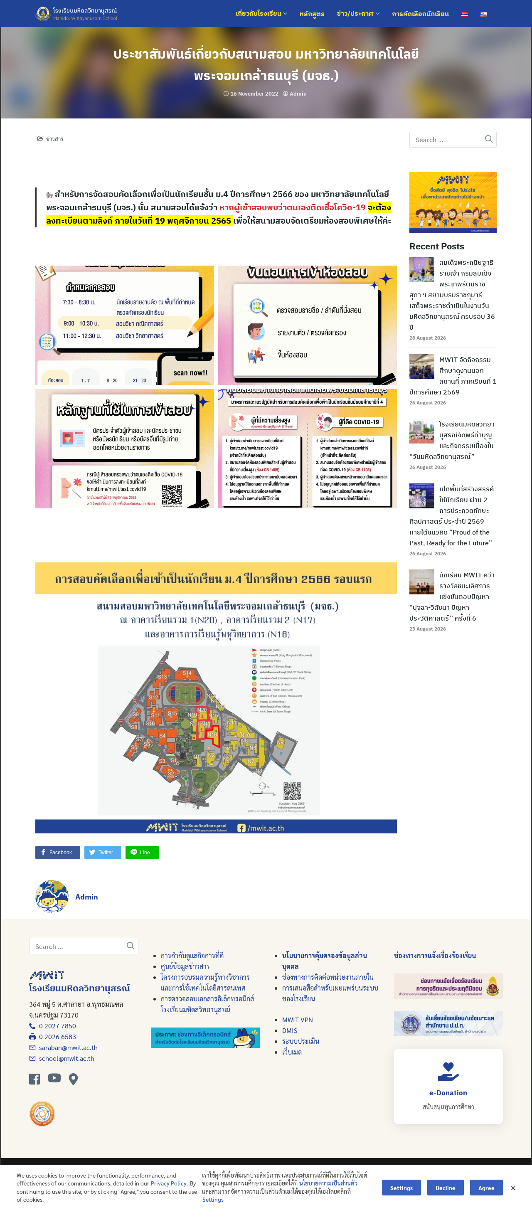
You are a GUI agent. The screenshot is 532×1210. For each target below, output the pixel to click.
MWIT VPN (297, 1019)
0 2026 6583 (56, 1036)
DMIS (289, 1030)
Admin (298, 93)
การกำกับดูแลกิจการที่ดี (192, 955)
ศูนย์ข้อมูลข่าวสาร (185, 966)
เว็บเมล (292, 1051)
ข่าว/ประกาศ (356, 14)
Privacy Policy (169, 1183)
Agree (486, 1187)
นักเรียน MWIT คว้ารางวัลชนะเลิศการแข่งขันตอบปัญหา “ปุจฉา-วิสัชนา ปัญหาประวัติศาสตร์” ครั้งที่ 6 (452, 596)
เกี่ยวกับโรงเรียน (259, 14)
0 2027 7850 (56, 1025)
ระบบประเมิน (300, 1041)
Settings (213, 1199)
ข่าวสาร (54, 138)
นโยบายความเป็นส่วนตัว (328, 1183)
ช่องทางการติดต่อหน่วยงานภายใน (328, 977)
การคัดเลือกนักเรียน (420, 14)
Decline (446, 1187)
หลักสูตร (312, 14)
